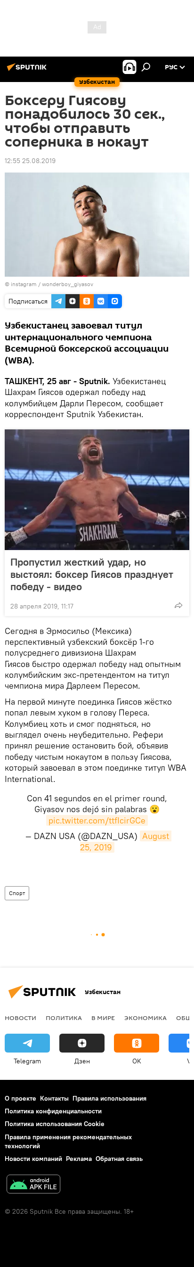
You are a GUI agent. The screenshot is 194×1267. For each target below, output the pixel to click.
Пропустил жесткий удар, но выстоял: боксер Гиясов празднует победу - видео (91, 574)
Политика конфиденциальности (53, 1111)
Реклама (79, 1158)
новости (20, 1017)
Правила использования (109, 1098)
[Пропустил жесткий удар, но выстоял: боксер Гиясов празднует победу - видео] (97, 489)
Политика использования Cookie (55, 1123)
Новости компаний (33, 1158)
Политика (64, 1017)
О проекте (20, 1098)
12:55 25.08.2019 (30, 160)
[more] (178, 605)
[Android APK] (33, 1185)
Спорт (17, 893)
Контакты (54, 1098)
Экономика (145, 1017)
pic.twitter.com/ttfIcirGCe (97, 820)
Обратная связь (119, 1158)
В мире (103, 1017)
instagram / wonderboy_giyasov (52, 284)
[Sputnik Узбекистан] (28, 70)
